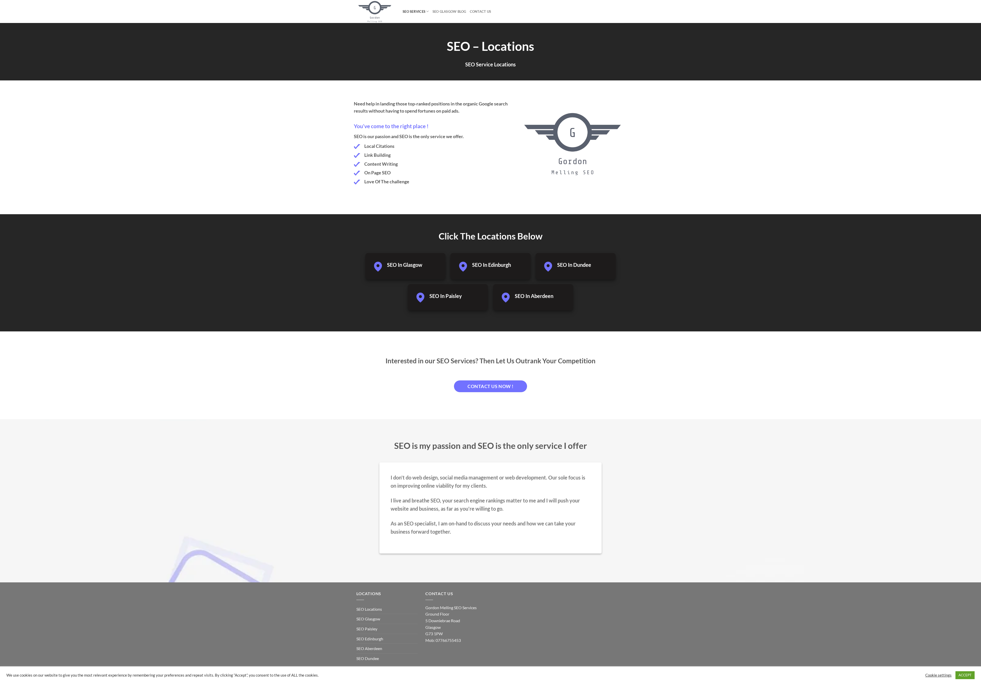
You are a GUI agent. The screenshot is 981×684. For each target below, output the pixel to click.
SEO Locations (369, 609)
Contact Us (480, 11)
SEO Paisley (366, 628)
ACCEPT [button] (965, 675)
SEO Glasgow (368, 618)
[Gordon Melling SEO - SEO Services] (375, 11)
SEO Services (414, 11)
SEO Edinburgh (369, 638)
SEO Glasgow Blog (449, 11)
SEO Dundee (367, 658)
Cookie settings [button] (938, 675)
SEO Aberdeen (369, 648)
